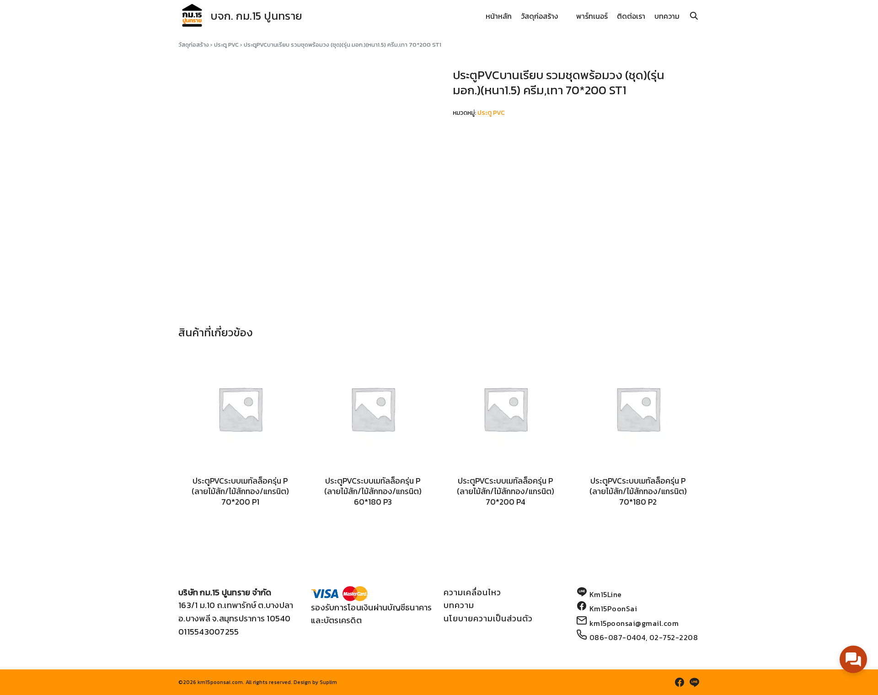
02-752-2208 (673, 637)
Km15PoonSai (613, 608)
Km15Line (605, 594)
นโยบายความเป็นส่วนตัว (488, 618)
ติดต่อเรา (631, 16)
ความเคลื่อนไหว (472, 592)
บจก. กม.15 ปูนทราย (256, 16)
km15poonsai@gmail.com (634, 623)
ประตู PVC (226, 44)
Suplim (328, 682)
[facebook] (679, 682)
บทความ (667, 16)
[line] (694, 682)
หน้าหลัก (499, 16)
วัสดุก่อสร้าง (539, 16)
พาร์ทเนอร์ (592, 16)
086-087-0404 (617, 637)
